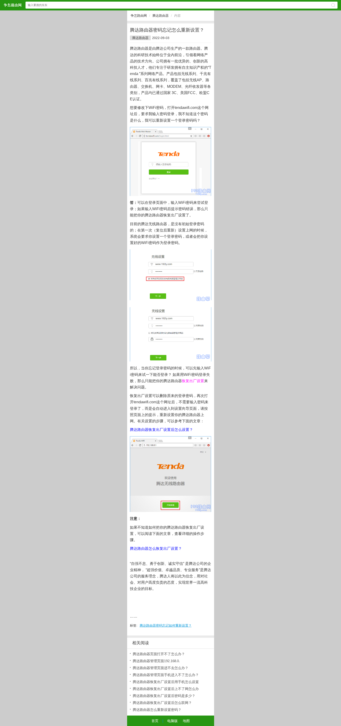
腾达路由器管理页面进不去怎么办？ (160, 668)
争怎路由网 (139, 15)
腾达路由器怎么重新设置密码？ (157, 710)
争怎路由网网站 (12, 5)
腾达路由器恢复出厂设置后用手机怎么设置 (166, 682)
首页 (154, 721)
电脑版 (172, 721)
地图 (186, 721)
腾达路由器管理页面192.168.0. (156, 661)
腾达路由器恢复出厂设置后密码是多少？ (164, 696)
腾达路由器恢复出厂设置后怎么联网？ (162, 703)
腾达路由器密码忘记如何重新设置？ (166, 625)
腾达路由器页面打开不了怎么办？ (159, 654)
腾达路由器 (160, 15)
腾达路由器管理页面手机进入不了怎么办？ (166, 675)
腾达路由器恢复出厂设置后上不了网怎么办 (166, 689)
